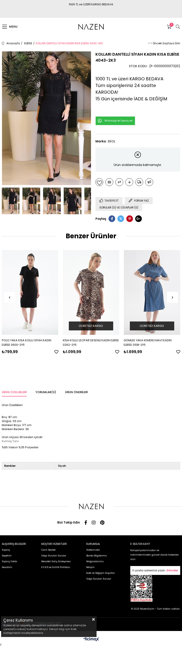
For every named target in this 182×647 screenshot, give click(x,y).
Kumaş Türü (10, 441)
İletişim (90, 567)
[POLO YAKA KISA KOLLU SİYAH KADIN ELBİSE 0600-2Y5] (30, 292)
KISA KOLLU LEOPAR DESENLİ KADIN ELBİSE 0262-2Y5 (91, 342)
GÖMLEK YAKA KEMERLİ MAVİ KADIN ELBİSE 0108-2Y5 (148, 342)
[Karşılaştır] (119, 182)
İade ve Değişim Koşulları (100, 573)
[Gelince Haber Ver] (149, 182)
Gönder (172, 570)
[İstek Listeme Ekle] (109, 182)
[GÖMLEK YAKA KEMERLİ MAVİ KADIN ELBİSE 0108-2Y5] (152, 292)
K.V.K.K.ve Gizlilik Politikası (55, 567)
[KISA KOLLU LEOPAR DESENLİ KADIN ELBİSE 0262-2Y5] (91, 292)
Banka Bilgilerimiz (96, 555)
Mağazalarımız (95, 561)
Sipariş (6, 550)
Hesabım (7, 567)
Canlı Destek (48, 550)
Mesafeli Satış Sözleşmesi (56, 561)
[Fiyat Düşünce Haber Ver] (129, 182)
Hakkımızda (93, 550)
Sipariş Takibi (9, 561)
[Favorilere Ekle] (99, 182)
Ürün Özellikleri (14, 392)
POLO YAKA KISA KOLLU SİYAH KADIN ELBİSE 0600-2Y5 (26, 342)
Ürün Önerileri (76, 392)
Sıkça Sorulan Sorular (53, 555)
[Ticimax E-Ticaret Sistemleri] (91, 639)
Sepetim (7, 555)
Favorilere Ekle (56, 352)
